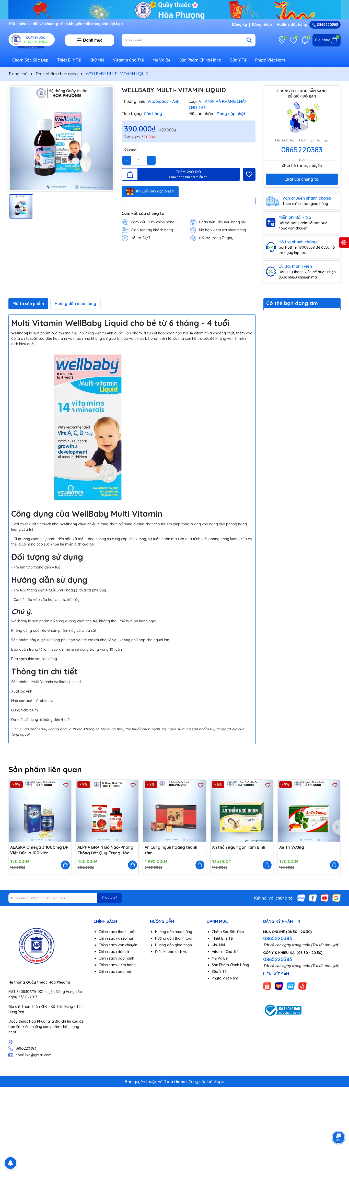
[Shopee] (267, 985)
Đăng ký (239, 24)
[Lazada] (279, 985)
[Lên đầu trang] (339, 1156)
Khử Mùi (96, 60)
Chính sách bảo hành (116, 958)
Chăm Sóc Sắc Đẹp (30, 60)
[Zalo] (301, 897)
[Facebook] (313, 897)
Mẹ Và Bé (162, 60)
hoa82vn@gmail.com (34, 1055)
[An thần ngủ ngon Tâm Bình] (242, 811)
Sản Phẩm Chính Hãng (200, 60)
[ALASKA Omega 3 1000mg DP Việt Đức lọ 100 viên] (40, 811)
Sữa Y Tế (238, 60)
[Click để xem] (61, 138)
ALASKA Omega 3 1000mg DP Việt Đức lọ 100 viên (39, 850)
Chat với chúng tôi (301, 179)
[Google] (336, 897)
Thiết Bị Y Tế (69, 60)
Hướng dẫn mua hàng (173, 931)
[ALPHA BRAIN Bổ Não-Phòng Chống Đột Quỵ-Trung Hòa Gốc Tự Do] (107, 811)
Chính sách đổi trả (114, 951)
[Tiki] (291, 985)
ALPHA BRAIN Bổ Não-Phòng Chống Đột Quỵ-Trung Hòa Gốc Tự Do (105, 850)
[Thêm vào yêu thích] (249, 174)
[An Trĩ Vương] (309, 811)
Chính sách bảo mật (116, 971)
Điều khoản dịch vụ (171, 951)
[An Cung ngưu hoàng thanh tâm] (174, 811)
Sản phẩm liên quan (45, 769)
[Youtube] (325, 897)
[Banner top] (174, 9)
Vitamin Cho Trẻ (128, 60)
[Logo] (32, 40)
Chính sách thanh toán (117, 931)
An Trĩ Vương (291, 847)
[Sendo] (302, 985)
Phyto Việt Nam (270, 60)
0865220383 (327, 24)
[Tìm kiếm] (249, 40)
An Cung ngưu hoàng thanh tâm (171, 850)
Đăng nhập (262, 24)
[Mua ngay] (65, 865)
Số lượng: (129, 150)
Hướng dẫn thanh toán (174, 938)
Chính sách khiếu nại (116, 938)
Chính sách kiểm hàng (117, 965)
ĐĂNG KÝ (109, 897)
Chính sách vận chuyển (118, 945)
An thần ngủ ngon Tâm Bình (238, 847)
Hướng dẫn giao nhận (173, 945)
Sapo (219, 1081)
